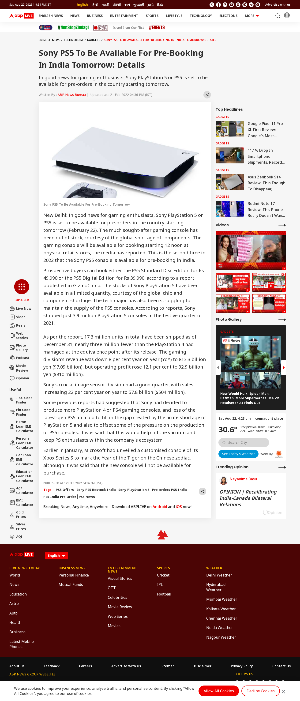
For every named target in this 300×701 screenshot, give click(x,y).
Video (21, 317)
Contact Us (281, 666)
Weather (214, 568)
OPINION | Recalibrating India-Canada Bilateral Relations (248, 498)
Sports (152, 15)
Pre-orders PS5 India (169, 489)
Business (95, 15)
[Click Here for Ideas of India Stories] (100, 27)
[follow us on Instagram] (238, 5)
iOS (179, 506)
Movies (114, 625)
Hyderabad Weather (215, 587)
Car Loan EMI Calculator (24, 459)
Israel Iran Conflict (128, 27)
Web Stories (22, 335)
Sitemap (168, 666)
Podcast (22, 357)
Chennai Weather (221, 618)
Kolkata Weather (221, 608)
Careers (85, 666)
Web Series (118, 616)
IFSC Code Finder (24, 400)
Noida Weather (219, 627)
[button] (21, 290)
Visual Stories (120, 578)
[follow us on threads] (225, 5)
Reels (20, 325)
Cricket (163, 575)
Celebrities (117, 597)
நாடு (151, 4)
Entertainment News (122, 569)
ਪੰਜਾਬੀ (117, 4)
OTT (112, 587)
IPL (160, 584)
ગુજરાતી (138, 4)
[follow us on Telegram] (251, 5)
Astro (14, 603)
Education (18, 594)
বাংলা (127, 4)
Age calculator (24, 490)
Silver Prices (21, 526)
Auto (13, 613)
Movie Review (22, 368)
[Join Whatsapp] (258, 5)
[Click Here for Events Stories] (157, 28)
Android (160, 506)
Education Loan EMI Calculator (24, 476)
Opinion (22, 378)
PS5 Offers (65, 489)
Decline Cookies (261, 690)
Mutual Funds (71, 584)
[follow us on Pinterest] (245, 5)
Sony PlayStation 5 (134, 489)
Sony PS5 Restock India (96, 489)
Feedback (52, 666)
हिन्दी (94, 4)
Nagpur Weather (221, 637)
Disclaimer (202, 666)
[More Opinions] (282, 467)
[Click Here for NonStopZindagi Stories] (73, 28)
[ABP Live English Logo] (21, 16)
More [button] (249, 15)
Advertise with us (278, 5)
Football (164, 594)
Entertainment (124, 15)
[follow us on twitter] (212, 5)
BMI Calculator (24, 502)
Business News (72, 568)
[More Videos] (282, 225)
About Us (16, 666)
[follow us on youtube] (231, 5)
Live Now (23, 308)
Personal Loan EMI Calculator (24, 443)
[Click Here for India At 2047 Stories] (46, 27)
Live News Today (24, 568)
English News (51, 15)
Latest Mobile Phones (21, 644)
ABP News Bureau (72, 94)
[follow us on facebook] (218, 5)
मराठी (105, 4)
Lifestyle (174, 15)
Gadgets (93, 40)
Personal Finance (74, 575)
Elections (228, 15)
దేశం (160, 4)
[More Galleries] (282, 319)
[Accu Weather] (279, 454)
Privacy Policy (242, 666)
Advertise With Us (126, 666)
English (82, 4)
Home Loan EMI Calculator (24, 426)
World (14, 575)
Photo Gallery (22, 347)
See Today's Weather (238, 454)
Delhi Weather (219, 575)
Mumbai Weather (221, 599)
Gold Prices (21, 514)
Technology (201, 15)
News (74, 15)
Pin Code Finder (23, 412)
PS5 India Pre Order (59, 496)
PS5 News (87, 496)
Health (15, 622)
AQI (19, 536)
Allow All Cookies (219, 690)
